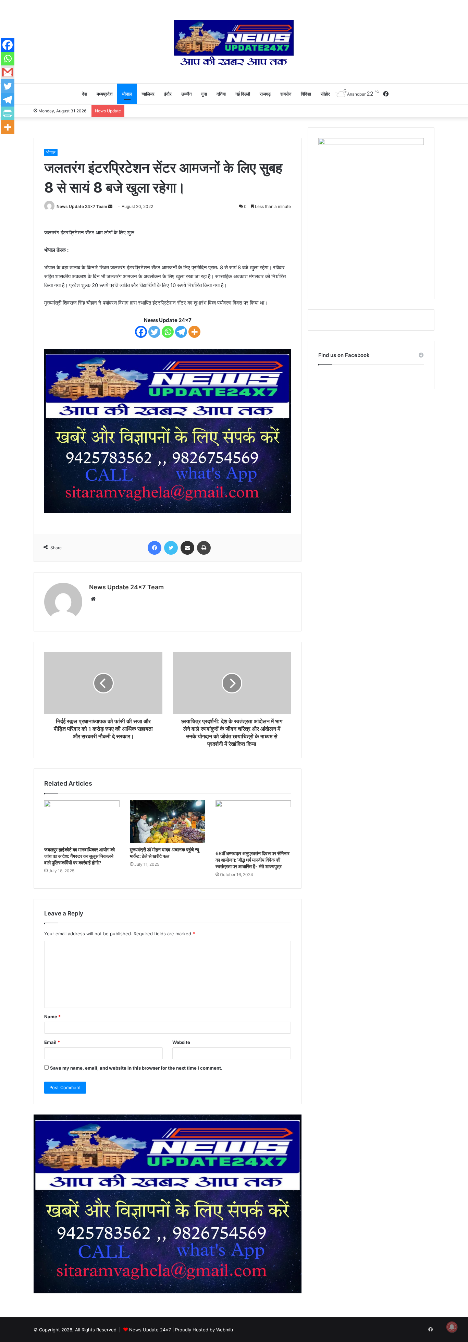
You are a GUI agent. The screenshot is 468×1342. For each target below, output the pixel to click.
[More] (194, 332)
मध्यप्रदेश (104, 94)
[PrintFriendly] (7, 113)
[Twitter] (154, 332)
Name (52, 1016)
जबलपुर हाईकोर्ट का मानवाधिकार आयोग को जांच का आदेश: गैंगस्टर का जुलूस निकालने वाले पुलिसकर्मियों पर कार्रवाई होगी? (79, 856)
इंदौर (168, 94)
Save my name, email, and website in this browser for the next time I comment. (136, 1068)
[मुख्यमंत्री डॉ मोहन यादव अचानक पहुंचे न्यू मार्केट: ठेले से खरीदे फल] (167, 821)
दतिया (221, 94)
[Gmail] (7, 72)
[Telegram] (181, 332)
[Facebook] (141, 332)
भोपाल (127, 94)
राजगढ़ (265, 94)
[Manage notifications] (451, 1326)
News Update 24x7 (150, 1329)
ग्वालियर (148, 94)
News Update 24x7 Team (82, 206)
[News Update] (234, 43)
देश (84, 94)
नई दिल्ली (242, 94)
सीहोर (325, 94)
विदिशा (306, 94)
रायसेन (285, 94)
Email (52, 1042)
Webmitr (225, 1329)
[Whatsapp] (168, 332)
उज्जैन (186, 94)
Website (181, 1042)
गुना (204, 94)
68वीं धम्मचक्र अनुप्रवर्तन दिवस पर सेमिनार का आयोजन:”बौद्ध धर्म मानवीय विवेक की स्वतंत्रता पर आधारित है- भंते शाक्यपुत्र (252, 859)
